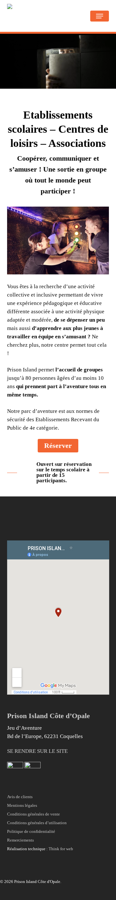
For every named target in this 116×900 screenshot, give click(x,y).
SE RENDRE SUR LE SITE (37, 751)
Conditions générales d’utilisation (37, 822)
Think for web (61, 848)
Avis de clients (20, 796)
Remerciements (20, 840)
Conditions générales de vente (33, 814)
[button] (99, 16)
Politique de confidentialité (31, 831)
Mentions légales (22, 805)
